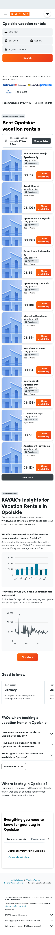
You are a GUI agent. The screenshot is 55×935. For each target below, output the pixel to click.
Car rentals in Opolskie (18, 857)
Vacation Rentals (33, 880)
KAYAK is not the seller (16, 914)
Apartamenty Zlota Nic (36, 283)
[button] (5, 13)
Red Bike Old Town (34, 348)
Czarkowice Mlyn (33, 413)
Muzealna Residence (35, 315)
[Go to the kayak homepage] (19, 14)
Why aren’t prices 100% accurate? (23, 926)
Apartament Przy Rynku (37, 445)
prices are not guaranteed (15, 906)
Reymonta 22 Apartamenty (31, 382)
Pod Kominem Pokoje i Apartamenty (36, 155)
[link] (27, 657)
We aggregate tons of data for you (23, 920)
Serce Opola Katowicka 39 (37, 252)
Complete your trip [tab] (16, 839)
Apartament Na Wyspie (37, 218)
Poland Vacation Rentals (14, 883)
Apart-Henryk (31, 185)
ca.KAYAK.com (17, 880)
